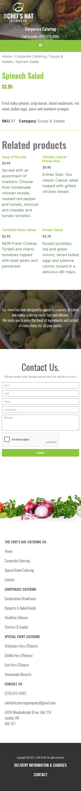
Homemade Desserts (18, 674)
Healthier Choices (16, 617)
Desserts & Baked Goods (20, 608)
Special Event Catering (19, 570)
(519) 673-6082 (15, 693)
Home (7, 56)
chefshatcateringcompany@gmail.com (30, 703)
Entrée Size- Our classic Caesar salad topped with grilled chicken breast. (60, 174)
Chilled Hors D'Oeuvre (19, 655)
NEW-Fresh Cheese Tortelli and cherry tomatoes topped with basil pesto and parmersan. (19, 248)
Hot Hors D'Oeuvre (17, 665)
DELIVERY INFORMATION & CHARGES (40, 765)
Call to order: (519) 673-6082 (40, 36)
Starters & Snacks (16, 627)
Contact (10, 579)
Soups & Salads (51, 121)
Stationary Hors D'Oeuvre (21, 646)
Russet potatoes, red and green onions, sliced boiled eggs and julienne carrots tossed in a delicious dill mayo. (60, 251)
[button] (40, 45)
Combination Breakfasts (20, 598)
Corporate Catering (40, 29)
